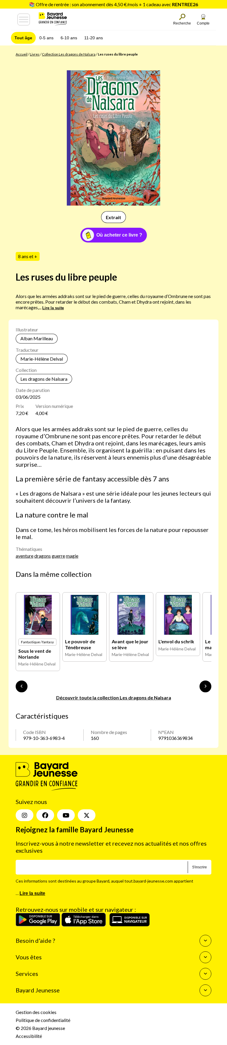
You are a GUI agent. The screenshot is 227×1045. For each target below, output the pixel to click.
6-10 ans (69, 37)
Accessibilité (29, 1036)
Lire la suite (53, 308)
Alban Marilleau (36, 338)
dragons (42, 556)
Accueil (21, 54)
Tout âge (23, 37)
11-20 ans (93, 37)
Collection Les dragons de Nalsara (68, 54)
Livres (35, 54)
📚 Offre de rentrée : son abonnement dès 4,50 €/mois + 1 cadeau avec (113, 4)
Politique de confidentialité (43, 1020)
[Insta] (24, 815)
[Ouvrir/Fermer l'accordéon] (205, 941)
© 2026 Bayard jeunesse (40, 1028)
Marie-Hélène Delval (41, 359)
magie (72, 556)
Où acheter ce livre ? (119, 234)
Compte (203, 23)
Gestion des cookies (36, 1012)
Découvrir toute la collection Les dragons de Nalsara (113, 697)
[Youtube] (66, 815)
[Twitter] (86, 815)
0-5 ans (46, 37)
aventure (24, 556)
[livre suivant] (205, 686)
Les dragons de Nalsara (43, 379)
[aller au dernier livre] (21, 686)
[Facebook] (45, 815)
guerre (58, 556)
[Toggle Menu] (23, 19)
